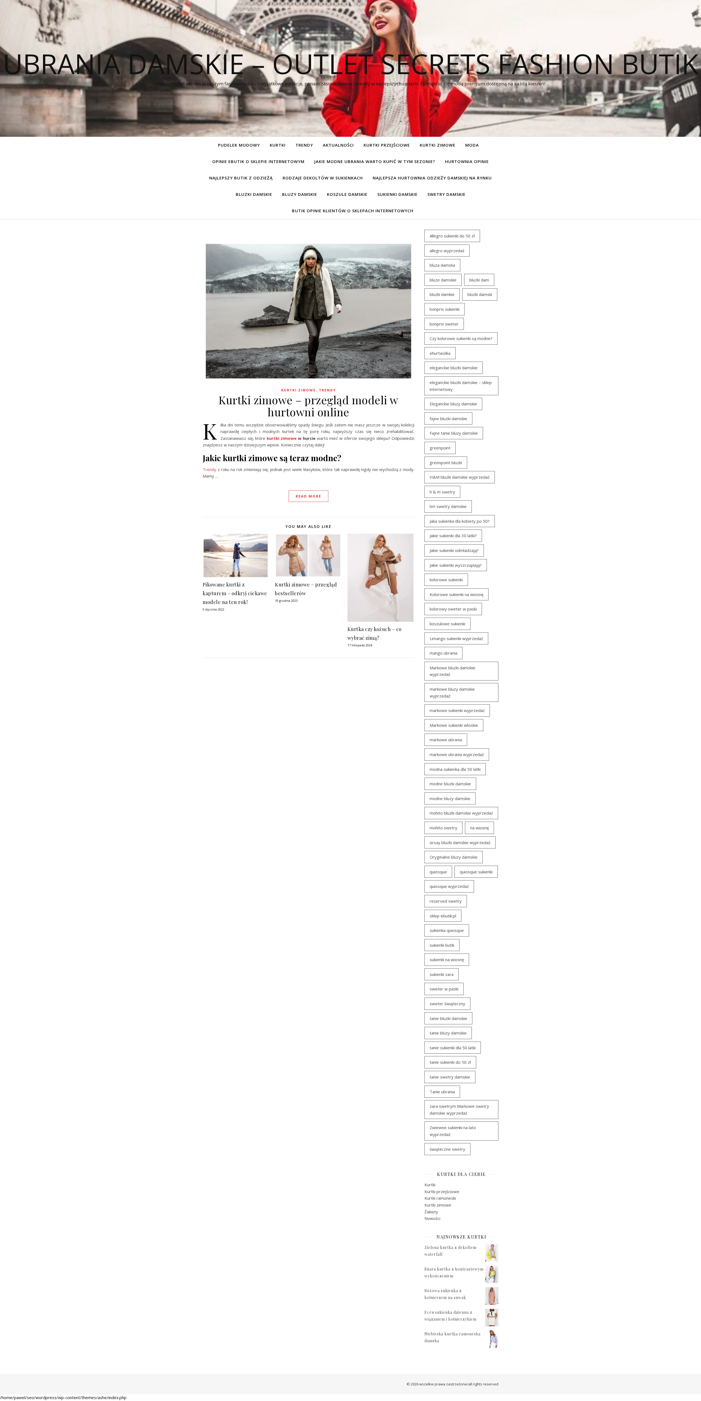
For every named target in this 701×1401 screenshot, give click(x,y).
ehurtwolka (440, 353)
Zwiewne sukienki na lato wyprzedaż (453, 1131)
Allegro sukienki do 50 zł (452, 236)
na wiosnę (479, 827)
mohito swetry (443, 827)
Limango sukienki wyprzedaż (456, 638)
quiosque (438, 871)
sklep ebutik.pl (443, 916)
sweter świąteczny (447, 1003)
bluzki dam (479, 280)
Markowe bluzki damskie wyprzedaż (452, 671)
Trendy (209, 469)
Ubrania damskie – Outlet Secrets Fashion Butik (351, 63)
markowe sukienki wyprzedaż (457, 710)
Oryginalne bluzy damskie (454, 857)
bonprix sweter (444, 324)
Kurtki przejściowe (387, 145)
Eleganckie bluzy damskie (453, 403)
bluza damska (442, 265)
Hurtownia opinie (467, 161)
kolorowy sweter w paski (453, 609)
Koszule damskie (347, 194)
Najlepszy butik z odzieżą (241, 178)
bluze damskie (443, 280)
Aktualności (338, 145)
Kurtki (278, 145)
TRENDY (304, 145)
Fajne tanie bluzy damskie (454, 433)
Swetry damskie (446, 194)
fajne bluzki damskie (448, 418)
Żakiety (431, 1211)
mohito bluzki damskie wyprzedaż (461, 813)
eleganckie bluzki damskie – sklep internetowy (461, 386)
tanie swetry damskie (450, 1077)
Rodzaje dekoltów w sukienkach (323, 178)
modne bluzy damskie (450, 798)
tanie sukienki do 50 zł (450, 1062)
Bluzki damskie (254, 194)
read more (308, 496)
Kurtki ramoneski (440, 1198)
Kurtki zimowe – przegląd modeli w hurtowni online (308, 406)
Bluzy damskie (299, 194)
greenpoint (440, 447)
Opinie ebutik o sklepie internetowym (258, 161)
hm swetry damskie (448, 506)
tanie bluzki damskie (448, 1018)
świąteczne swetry (447, 1149)
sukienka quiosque (447, 930)
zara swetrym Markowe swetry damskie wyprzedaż (459, 1109)
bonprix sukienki (444, 309)
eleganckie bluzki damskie (454, 367)
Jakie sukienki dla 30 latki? (453, 535)
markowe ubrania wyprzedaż (457, 754)
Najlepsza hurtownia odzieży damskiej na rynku (432, 178)
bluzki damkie (442, 294)
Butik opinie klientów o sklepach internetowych (352, 210)
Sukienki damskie (397, 194)
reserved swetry (446, 901)
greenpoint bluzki (446, 462)
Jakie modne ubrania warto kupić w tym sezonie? (374, 161)
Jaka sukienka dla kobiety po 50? (460, 521)
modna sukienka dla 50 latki (455, 769)
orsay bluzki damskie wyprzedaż (460, 842)
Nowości (432, 1218)
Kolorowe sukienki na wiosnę (456, 594)
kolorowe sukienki (446, 579)
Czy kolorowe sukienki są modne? (461, 338)
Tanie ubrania (442, 1091)
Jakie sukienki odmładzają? (454, 550)
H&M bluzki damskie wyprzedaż (460, 477)
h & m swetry (442, 492)
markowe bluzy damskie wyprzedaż (452, 692)
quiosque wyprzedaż (449, 886)
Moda (472, 145)
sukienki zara (441, 974)
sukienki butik (442, 945)
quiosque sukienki (476, 871)
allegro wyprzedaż (447, 250)
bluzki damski (479, 294)
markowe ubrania (446, 739)
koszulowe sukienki (447, 623)
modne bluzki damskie (450, 783)
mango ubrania (443, 653)
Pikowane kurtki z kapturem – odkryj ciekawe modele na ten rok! (235, 593)
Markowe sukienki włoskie (454, 725)
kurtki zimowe (282, 438)
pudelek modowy (239, 145)
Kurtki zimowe (437, 145)
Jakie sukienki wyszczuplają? (456, 565)
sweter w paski (444, 989)
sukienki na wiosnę (447, 959)
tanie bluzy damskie (448, 1033)
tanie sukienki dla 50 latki (453, 1047)
